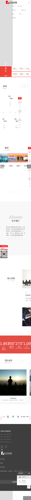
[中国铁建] (8, 417)
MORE (10, 76)
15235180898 (22, 483)
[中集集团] (28, 417)
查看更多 (15, 236)
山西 (12, 436)
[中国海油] (23, 417)
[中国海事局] (18, 417)
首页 (13, 6)
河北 (9, 436)
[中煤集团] (13, 417)
